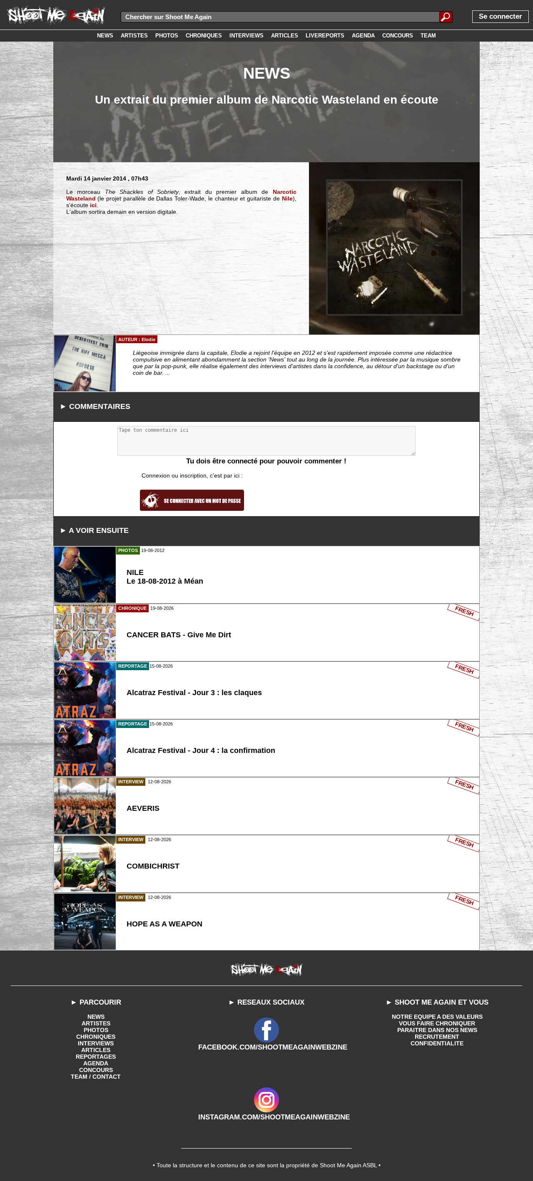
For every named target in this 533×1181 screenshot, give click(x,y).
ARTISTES (96, 1023)
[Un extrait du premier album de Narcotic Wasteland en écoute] (394, 247)
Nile (287, 198)
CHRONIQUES (95, 1036)
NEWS (96, 1016)
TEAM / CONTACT (96, 1076)
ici (93, 205)
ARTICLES (95, 1050)
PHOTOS (96, 1030)
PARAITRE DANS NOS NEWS (437, 1030)
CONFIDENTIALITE (437, 1043)
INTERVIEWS (96, 1043)
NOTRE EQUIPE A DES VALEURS (437, 1016)
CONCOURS (96, 1070)
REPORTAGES (96, 1056)
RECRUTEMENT (437, 1036)
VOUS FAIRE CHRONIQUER (437, 1023)
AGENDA (95, 1063)
